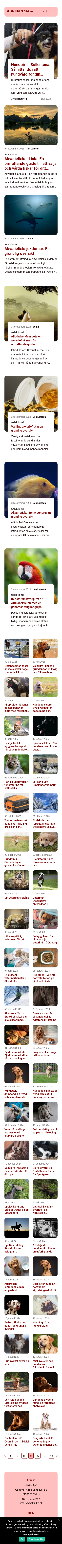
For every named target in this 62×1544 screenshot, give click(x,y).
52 (38, 1455)
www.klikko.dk (34, 1503)
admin (29, 238)
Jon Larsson (32, 148)
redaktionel (10, 154)
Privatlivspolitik (36, 1539)
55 (51, 1455)
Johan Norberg (19, 98)
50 (24, 1455)
